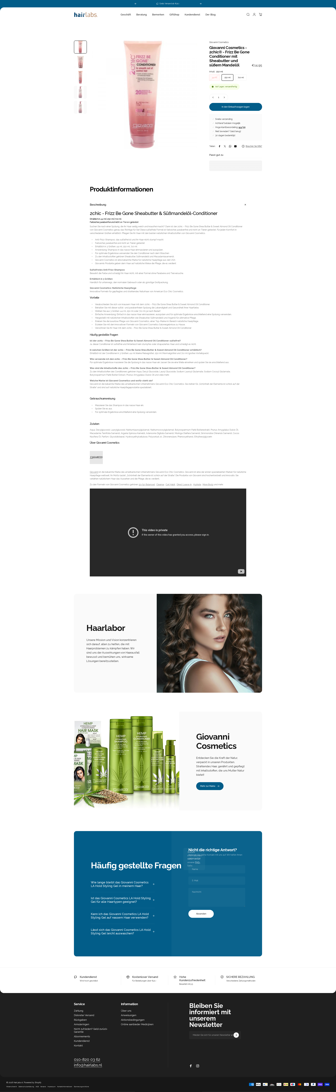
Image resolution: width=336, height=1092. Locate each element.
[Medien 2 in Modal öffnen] (143, 95)
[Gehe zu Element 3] (80, 77)
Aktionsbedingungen (132, 1019)
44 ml (214, 78)
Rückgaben (80, 1019)
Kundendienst (88, 977)
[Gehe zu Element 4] (80, 92)
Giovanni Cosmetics (219, 42)
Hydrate (197, 484)
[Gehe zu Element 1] (80, 62)
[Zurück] (135, 3)
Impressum (52, 1087)
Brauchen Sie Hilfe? (254, 146)
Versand (43, 1087)
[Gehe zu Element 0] (80, 47)
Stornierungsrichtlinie (81, 1087)
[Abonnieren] (236, 1035)
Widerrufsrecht (11, 1087)
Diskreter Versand (84, 1015)
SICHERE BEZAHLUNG (240, 977)
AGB (37, 1087)
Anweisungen (128, 1015)
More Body (208, 484)
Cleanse (160, 484)
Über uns (126, 1010)
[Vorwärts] (200, 3)
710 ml (241, 78)
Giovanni (94, 472)
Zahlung (78, 1010)
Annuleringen (81, 1024)
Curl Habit (170, 484)
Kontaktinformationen (64, 1087)
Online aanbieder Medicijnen (137, 1024)
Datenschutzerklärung (26, 1087)
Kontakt (78, 1045)
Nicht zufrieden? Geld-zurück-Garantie (91, 1030)
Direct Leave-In (184, 484)
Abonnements (82, 1036)
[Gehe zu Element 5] (80, 107)
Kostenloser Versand (145, 977)
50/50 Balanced (147, 484)
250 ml (227, 78)
